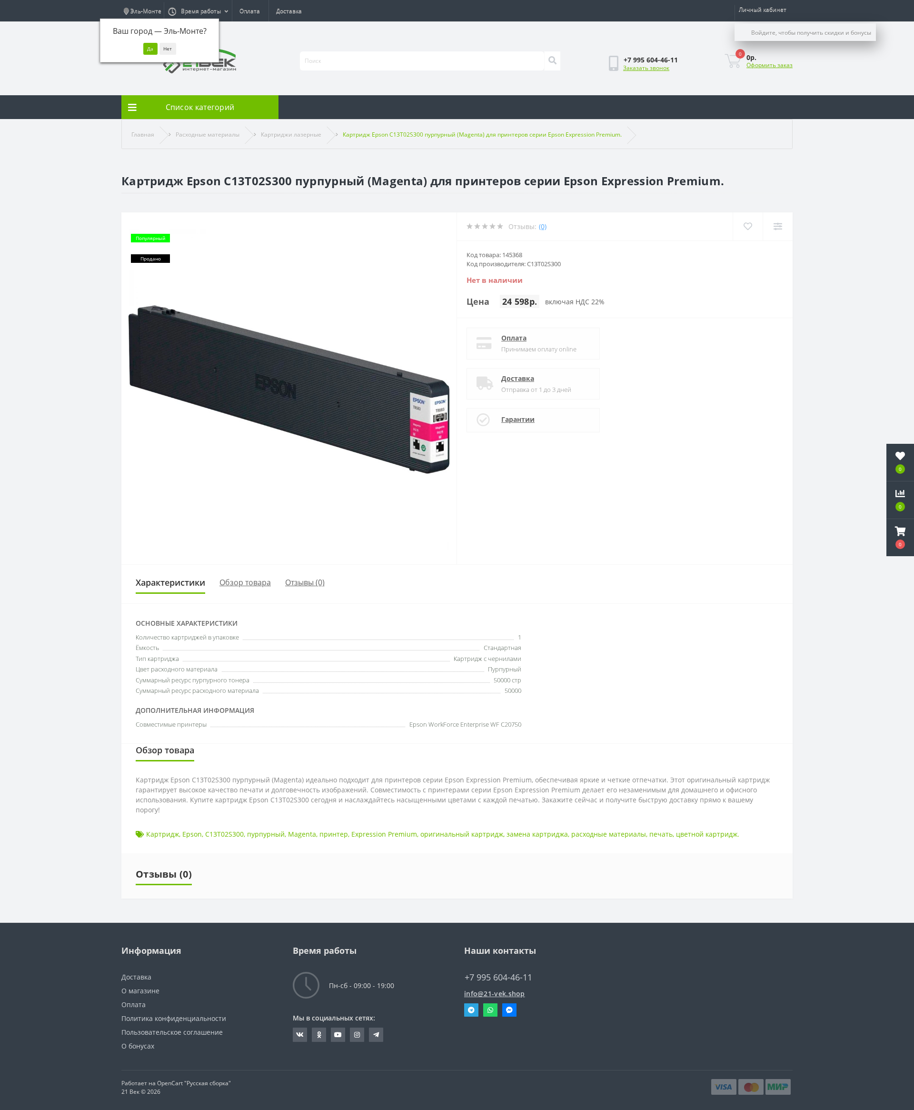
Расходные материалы (207, 134)
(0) (542, 226)
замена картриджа (537, 834)
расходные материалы (608, 834)
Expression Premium (384, 834)
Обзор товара (245, 582)
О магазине (140, 990)
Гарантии (518, 419)
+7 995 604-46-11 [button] (498, 977)
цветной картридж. (707, 834)
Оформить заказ (769, 65)
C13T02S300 (224, 834)
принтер (333, 834)
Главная (142, 134)
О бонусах (137, 1045)
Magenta (302, 834)
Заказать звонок (646, 68)
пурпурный (266, 834)
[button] (900, 537)
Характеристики (170, 582)
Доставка (289, 11)
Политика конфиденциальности (173, 1018)
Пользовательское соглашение (172, 1032)
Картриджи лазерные (291, 134)
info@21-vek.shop (494, 993)
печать (661, 834)
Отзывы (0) (305, 582)
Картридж (162, 834)
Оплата (249, 11)
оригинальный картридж (461, 834)
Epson (192, 834)
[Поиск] (552, 60)
